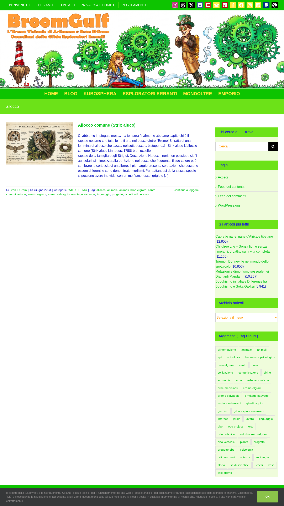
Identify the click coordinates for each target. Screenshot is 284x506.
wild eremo (141, 194)
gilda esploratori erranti (249, 411)
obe (220, 426)
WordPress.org (229, 205)
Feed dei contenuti (231, 186)
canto (151, 190)
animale (112, 190)
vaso (271, 465)
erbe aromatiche (258, 380)
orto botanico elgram (254, 434)
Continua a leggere (186, 190)
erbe (239, 380)
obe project (235, 426)
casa (255, 365)
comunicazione (16, 194)
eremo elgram (37, 194)
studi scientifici (239, 465)
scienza (245, 457)
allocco (101, 190)
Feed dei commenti (232, 196)
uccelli (129, 194)
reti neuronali (226, 457)
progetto (117, 194)
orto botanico (226, 434)
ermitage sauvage (83, 194)
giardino (223, 411)
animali (124, 190)
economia (224, 380)
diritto (267, 372)
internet (223, 418)
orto (250, 426)
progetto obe (226, 449)
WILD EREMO (77, 190)
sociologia (262, 457)
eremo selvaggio (59, 194)
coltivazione (225, 372)
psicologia (246, 449)
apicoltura (233, 357)
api (220, 357)
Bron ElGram (18, 190)
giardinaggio (254, 403)
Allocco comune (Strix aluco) (107, 125)
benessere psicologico (260, 357)
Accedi (223, 177)
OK (267, 496)
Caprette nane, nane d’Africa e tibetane (244, 236)
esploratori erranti (229, 403)
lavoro (250, 418)
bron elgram (138, 190)
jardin (236, 418)
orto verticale (226, 442)
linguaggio (103, 194)
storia (221, 465)
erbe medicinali (228, 388)
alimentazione (227, 349)
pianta (244, 442)
